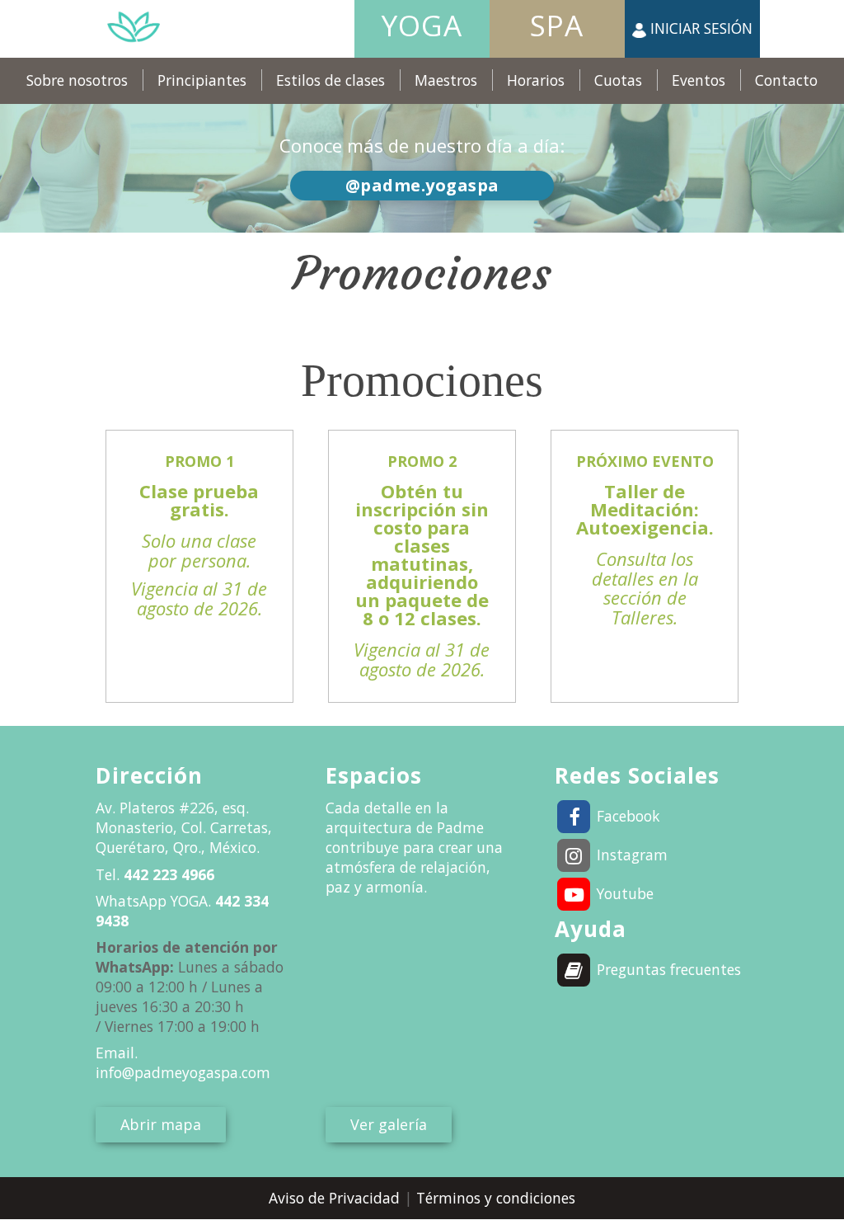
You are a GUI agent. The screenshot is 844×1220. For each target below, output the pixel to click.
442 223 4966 (167, 874)
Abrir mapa (160, 1124)
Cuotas (618, 80)
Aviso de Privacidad (336, 1198)
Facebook (626, 816)
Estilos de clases (330, 80)
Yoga (422, 25)
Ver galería (388, 1124)
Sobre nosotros (77, 80)
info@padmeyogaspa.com (183, 1072)
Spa (557, 25)
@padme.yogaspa (422, 185)
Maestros (446, 80)
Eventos (698, 80)
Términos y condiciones (495, 1198)
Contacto (786, 80)
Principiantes (201, 80)
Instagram (630, 854)
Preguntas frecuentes (667, 969)
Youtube (623, 893)
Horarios (536, 80)
